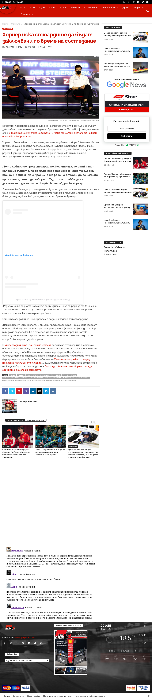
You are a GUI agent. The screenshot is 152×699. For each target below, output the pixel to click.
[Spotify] (138, 2)
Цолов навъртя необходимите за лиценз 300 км (116, 51)
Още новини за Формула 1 (117, 153)
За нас (7, 696)
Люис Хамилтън (53, 380)
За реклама (18, 696)
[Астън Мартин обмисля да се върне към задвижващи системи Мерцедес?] (50, 436)
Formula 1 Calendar (114, 247)
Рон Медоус (8, 380)
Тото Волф (55, 375)
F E (50, 7)
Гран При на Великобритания (15, 378)
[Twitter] (143, 2)
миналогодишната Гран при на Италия (28, 345)
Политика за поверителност (57, 696)
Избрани (6, 446)
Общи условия (33, 696)
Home (5, 24)
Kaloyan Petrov (14, 47)
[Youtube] (147, 2)
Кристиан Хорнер (23, 380)
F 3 (40, 7)
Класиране (110, 254)
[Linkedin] (129, 2)
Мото (74, 7)
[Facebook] (120, 2)
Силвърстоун (32, 375)
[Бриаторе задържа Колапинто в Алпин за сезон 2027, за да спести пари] (140, 209)
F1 (21, 7)
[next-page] (94, 421)
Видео (137, 7)
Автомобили (108, 7)
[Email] (39, 391)
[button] (147, 11)
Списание (25, 14)
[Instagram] (124, 2)
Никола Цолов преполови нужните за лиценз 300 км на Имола (117, 66)
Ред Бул (21, 375)
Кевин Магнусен (82, 378)
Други (125, 7)
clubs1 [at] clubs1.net (24, 637)
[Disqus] (50, 501)
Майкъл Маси (68, 378)
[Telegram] (46, 391)
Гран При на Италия (53, 378)
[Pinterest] (133, 2)
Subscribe (127, 136)
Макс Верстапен (68, 380)
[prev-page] (91, 421)
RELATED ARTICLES (15, 420)
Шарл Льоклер (38, 380)
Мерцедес (44, 375)
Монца (12, 375)
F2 (31, 7)
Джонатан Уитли (36, 378)
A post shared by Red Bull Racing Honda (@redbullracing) (42, 299)
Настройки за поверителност (90, 696)
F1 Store (6, 2)
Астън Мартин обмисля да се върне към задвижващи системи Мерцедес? (50, 452)
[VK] (53, 391)
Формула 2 (73, 446)
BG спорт (89, 7)
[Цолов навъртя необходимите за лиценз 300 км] (140, 52)
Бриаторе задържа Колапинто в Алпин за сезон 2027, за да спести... (118, 207)
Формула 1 (16, 24)
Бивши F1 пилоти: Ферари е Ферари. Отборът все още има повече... (117, 161)
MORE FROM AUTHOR (35, 420)
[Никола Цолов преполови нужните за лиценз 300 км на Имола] (140, 67)
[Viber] (26, 391)
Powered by (119, 145)
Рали (61, 7)
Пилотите (110, 251)
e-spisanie (18, 2)
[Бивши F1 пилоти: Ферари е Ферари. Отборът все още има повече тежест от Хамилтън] (17, 436)
